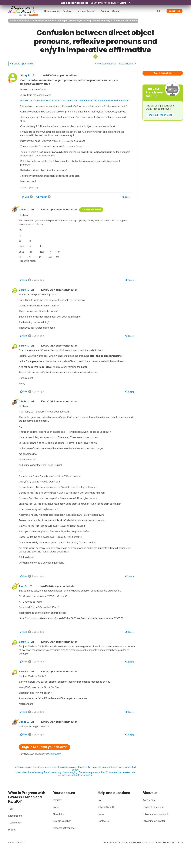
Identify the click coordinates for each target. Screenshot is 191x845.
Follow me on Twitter (154, 820)
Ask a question (163, 72)
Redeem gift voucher (64, 827)
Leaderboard (15, 815)
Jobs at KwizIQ (106, 807)
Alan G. (23, 586)
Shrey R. (25, 75)
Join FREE (174, 10)
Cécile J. (24, 209)
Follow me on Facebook (156, 814)
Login (56, 807)
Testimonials (15, 822)
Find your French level (160, 114)
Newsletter (59, 814)
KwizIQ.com (149, 799)
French (13, 20)
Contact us (104, 820)
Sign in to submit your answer (44, 747)
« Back (22, 63)
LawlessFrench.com (153, 807)
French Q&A (25, 20)
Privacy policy (16, 842)
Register (57, 799)
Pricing (104, 11)
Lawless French (86, 11)
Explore (67, 11)
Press (101, 814)
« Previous (105, 63)
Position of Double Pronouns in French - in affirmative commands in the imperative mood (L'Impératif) (75, 100)
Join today (55, 753)
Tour (10, 808)
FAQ (100, 799)
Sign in (116, 11)
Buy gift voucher (62, 820)
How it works (52, 11)
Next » (127, 63)
